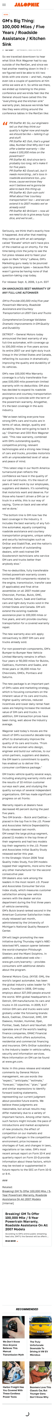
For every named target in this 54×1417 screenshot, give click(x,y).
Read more (10, 1241)
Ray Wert (9, 50)
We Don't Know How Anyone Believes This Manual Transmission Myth (13, 1348)
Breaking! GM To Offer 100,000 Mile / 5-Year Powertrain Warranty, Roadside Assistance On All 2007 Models (26, 1195)
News (6, 14)
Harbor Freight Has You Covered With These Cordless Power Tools (13, 1392)
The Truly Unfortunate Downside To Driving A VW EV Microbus (39, 1348)
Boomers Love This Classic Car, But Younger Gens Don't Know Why (40, 1392)
